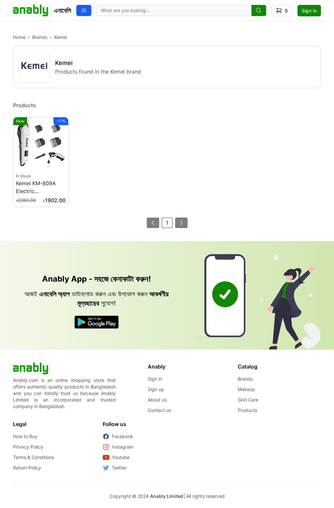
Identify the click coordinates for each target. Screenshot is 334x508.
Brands (39, 37)
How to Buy (25, 436)
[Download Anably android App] (96, 322)
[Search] (258, 10)
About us (157, 399)
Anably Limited (166, 496)
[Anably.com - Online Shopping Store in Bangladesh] (30, 368)
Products (247, 410)
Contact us (159, 410)
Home (19, 37)
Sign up (156, 389)
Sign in (309, 10)
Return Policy (27, 467)
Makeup (246, 389)
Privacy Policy (28, 447)
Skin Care (248, 399)
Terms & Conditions (33, 457)
